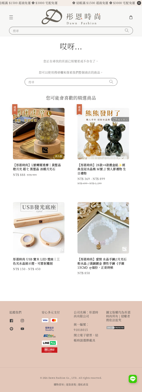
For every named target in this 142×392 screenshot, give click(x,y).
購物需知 (59, 384)
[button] (11, 17)
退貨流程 (71, 384)
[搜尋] (127, 30)
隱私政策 (83, 384)
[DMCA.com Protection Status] (115, 328)
